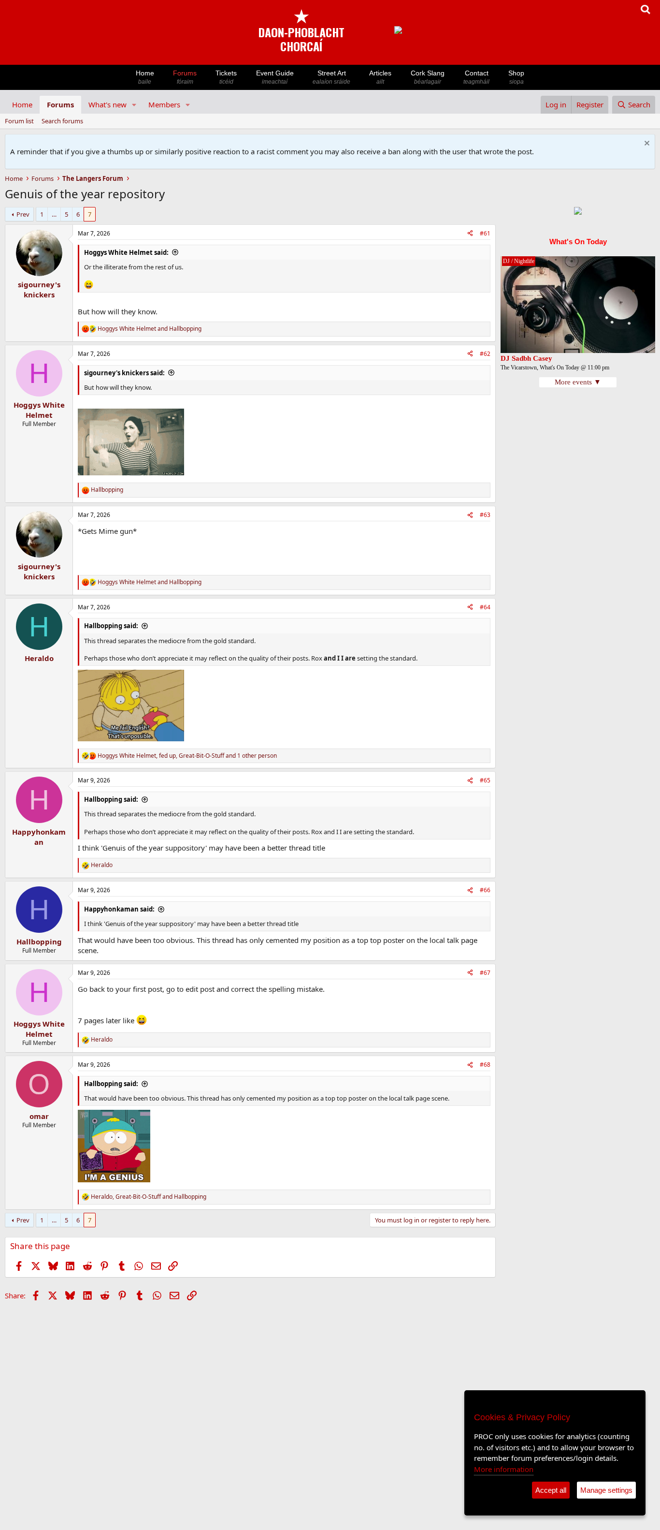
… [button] (54, 214)
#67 (485, 973)
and (149, 329)
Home (145, 77)
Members (164, 104)
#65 (485, 780)
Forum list (19, 121)
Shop (516, 77)
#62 (485, 354)
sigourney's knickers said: (124, 372)
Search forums (62, 121)
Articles (380, 77)
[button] (134, 105)
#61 (485, 233)
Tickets (226, 77)
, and (148, 1197)
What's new (107, 104)
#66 (485, 890)
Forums (185, 77)
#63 (485, 515)
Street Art (331, 77)
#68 (485, 1064)
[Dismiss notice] (646, 144)
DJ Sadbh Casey (526, 358)
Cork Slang (428, 77)
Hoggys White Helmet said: (126, 252)
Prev (22, 214)
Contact (476, 77)
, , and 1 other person (187, 756)
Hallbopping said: (111, 625)
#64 (485, 607)
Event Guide (275, 77)
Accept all (550, 1490)
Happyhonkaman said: (119, 909)
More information (503, 1469)
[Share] (470, 233)
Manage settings (606, 1490)
